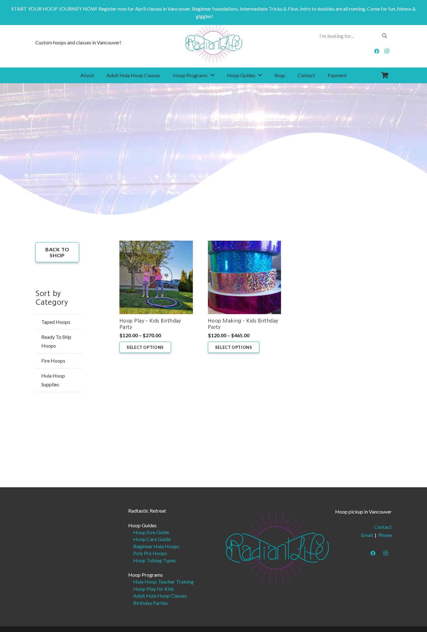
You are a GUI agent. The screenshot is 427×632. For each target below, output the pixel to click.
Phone (385, 535)
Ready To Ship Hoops (56, 341)
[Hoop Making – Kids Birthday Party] (244, 277)
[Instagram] (387, 51)
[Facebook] (377, 51)
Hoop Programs (145, 575)
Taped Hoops (55, 322)
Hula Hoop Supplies (53, 380)
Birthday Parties (150, 603)
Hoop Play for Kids (153, 589)
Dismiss (222, 16)
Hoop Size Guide (151, 532)
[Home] (277, 547)
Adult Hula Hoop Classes (160, 596)
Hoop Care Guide (152, 539)
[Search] (385, 36)
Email (367, 535)
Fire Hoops (53, 361)
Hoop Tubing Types (154, 560)
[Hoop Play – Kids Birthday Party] (156, 277)
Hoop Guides (142, 525)
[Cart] (385, 75)
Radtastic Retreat (147, 511)
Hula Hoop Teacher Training (163, 581)
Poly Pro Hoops (150, 553)
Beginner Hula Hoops (156, 546)
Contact (383, 527)
